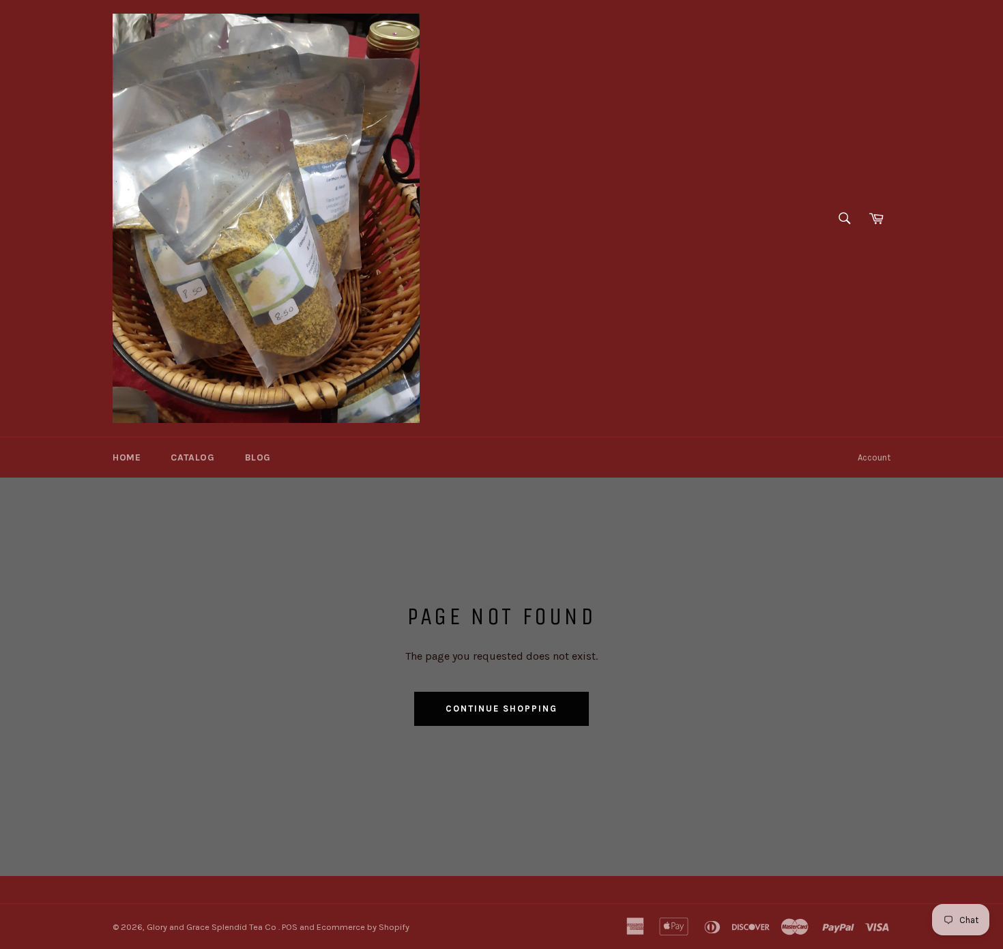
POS (289, 927)
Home (127, 457)
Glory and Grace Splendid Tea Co (212, 927)
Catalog (192, 457)
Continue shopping (501, 708)
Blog (258, 457)
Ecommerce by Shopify (363, 927)
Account (874, 457)
